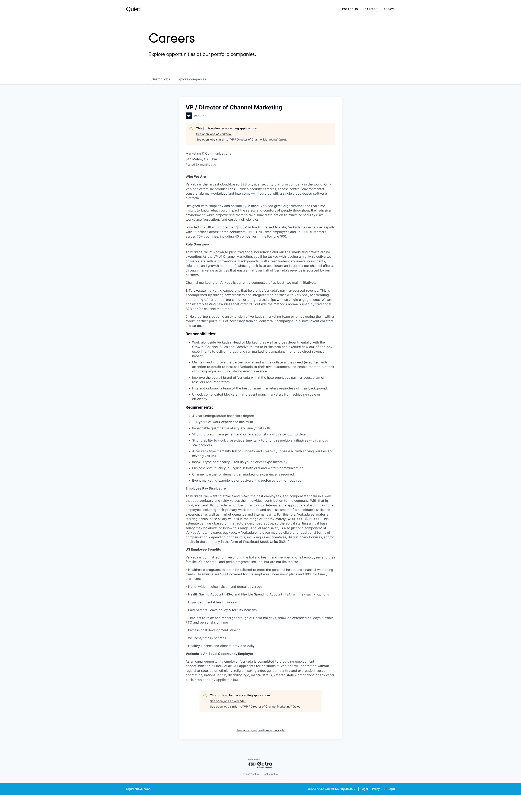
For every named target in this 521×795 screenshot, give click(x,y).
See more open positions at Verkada (260, 730)
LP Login (389, 789)
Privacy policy (251, 773)
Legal (364, 789)
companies (191, 79)
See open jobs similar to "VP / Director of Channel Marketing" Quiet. (241, 139)
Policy (376, 789)
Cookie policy (270, 773)
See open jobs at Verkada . (214, 134)
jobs (161, 79)
